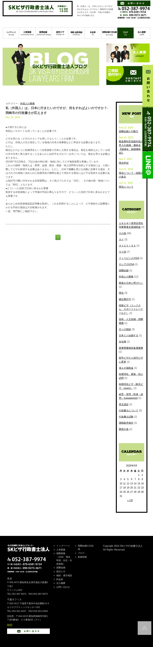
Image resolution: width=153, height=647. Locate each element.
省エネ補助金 (126, 368)
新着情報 (82, 557)
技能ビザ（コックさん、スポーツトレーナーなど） (131, 309)
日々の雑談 (125, 329)
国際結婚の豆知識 (109, 32)
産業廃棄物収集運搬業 (131, 348)
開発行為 (124, 429)
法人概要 (142, 32)
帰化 (121, 292)
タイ (121, 239)
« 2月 (130, 500)
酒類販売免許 (126, 422)
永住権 (122, 341)
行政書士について (128, 410)
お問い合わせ (63, 587)
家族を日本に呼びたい (131, 283)
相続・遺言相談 (76, 32)
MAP (10, 624)
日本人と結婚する (128, 335)
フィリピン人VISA (129, 258)
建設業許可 (125, 299)
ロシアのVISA (126, 264)
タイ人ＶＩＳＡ (127, 245)
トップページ (11, 32)
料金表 (93, 32)
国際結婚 (44, 32)
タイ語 (122, 251)
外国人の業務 (27, 103)
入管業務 (27, 32)
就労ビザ (60, 32)
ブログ (125, 32)
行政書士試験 (126, 416)
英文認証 (124, 404)
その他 (122, 233)
